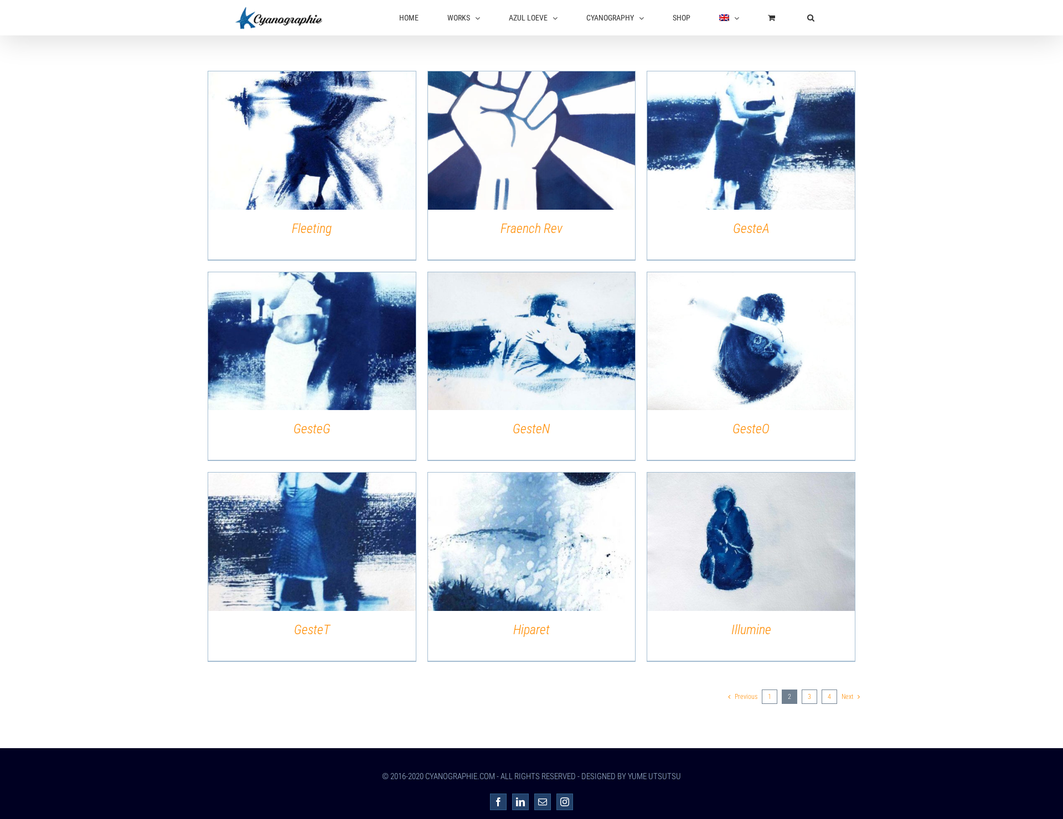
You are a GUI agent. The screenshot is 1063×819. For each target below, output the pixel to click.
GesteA (751, 228)
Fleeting (312, 228)
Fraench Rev (531, 228)
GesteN (531, 429)
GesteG (312, 429)
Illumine (751, 629)
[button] (811, 17)
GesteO (751, 429)
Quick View (312, 142)
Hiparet (531, 629)
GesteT (312, 629)
